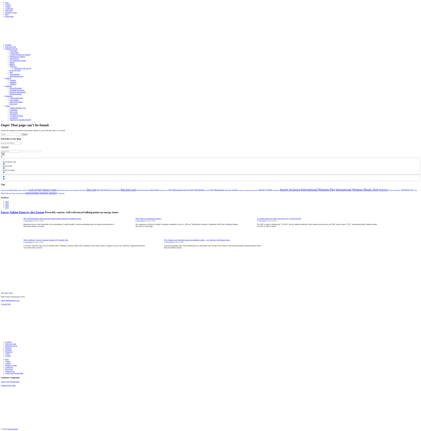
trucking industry (48, 192)
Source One (4, 193)
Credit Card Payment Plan (14, 373)
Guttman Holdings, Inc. (18, 108)
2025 (7, 204)
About (7, 106)
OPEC (412, 190)
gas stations (246, 190)
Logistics (8, 45)
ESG (7, 14)
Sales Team (14, 112)
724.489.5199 (6, 304)
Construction (14, 53)
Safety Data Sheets (16, 102)
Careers (8, 5)
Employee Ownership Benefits (20, 120)
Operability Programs (17, 90)
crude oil (33, 190)
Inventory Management (18, 92)
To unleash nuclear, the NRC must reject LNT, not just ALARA (279, 219)
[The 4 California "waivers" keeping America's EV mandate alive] (10, 255)
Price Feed (9, 11)
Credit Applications (16, 98)
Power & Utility (15, 70)
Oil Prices (405, 190)
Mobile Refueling (16, 94)
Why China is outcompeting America (148, 219)
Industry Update (265, 190)
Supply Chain (12, 193)
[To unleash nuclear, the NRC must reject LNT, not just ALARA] (244, 234)
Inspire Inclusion (290, 189)
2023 (7, 208)
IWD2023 (383, 190)
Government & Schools (18, 60)
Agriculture (14, 51)
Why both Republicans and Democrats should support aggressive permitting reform (52, 219)
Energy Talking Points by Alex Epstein (22, 212)
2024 (7, 206)
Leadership (13, 110)
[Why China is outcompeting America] (122, 234)
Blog (7, 3)
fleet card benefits (102, 190)
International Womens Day (318, 189)
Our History (14, 114)
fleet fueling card (163, 190)
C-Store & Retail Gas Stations (20, 55)
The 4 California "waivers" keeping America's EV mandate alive (45, 240)
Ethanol (84, 190)
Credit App (9, 9)
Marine (12, 62)
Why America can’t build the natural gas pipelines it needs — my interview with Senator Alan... (197, 240)
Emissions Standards (74, 190)
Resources (8, 96)
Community (14, 118)
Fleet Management (175, 190)
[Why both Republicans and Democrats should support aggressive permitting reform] (10, 234)
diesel (58, 190)
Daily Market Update (47, 190)
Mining (12, 64)
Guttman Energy (12, 429)
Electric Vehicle (64, 190)
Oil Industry (398, 190)
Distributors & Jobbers (17, 57)
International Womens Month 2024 (357, 189)
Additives (13, 84)
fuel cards (207, 190)
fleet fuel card (128, 189)
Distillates (13, 82)
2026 (7, 202)
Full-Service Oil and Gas (22, 68)
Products (8, 78)
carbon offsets (13, 190)
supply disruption (20, 193)
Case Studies (14, 100)
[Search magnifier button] (3, 154)
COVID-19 (25, 190)
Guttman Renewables (8, 385)
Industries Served (11, 49)
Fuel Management (217, 190)
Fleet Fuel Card (10, 47)
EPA (81, 190)
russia (415, 190)
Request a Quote (11, 12)
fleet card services (114, 190)
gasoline (234, 190)
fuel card (187, 190)
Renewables (9, 16)
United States (61, 193)
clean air (20, 190)
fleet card (91, 189)
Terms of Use (10, 371)
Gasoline (13, 80)
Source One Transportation (10, 382)
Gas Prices (240, 190)
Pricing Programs (16, 88)
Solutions (8, 86)
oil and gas (391, 190)
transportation (32, 192)
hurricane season (254, 190)
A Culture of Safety (16, 116)
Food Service (14, 59)
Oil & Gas (13, 66)
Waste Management (16, 76)
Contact (8, 7)
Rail (11, 72)
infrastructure (276, 190)
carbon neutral (4, 190)
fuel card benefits (197, 190)
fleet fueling (155, 190)
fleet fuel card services (143, 190)
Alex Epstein (29, 221)
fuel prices (228, 190)
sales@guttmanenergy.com (10, 300)
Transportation (15, 74)
